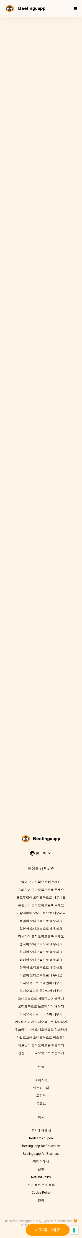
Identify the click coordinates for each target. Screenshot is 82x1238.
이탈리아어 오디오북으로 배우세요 (41, 913)
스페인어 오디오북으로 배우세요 (41, 889)
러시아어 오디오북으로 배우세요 (41, 936)
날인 (41, 1169)
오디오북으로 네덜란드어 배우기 (41, 998)
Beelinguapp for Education (41, 1146)
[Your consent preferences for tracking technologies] (74, 1230)
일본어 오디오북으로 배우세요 (41, 928)
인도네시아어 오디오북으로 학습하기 (41, 1022)
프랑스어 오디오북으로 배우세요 (41, 905)
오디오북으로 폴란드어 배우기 (41, 990)
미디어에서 (41, 1161)
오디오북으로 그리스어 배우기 (41, 1014)
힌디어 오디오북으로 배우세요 (41, 952)
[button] (75, 8)
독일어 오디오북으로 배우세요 (41, 921)
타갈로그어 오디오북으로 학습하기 (41, 1037)
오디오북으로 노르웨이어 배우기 (41, 1006)
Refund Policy (41, 1177)
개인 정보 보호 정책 (41, 1185)
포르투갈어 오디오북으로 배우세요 (41, 897)
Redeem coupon (41, 1138)
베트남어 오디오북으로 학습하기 (41, 1045)
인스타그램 (41, 1088)
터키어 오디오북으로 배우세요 (41, 960)
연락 (41, 1200)
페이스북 (41, 1080)
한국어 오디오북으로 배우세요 (41, 967)
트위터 (41, 1095)
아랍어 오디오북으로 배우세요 (41, 975)
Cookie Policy (41, 1192)
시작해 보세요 (47, 1229)
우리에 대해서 (41, 1130)
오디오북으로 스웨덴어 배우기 (41, 983)
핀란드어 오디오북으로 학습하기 (41, 1053)
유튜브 (41, 1103)
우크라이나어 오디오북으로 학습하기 (41, 1029)
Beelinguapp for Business (41, 1153)
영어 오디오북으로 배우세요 (41, 882)
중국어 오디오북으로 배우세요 (41, 944)
